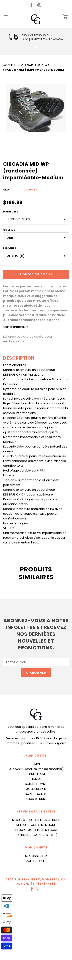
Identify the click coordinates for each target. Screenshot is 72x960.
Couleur (9, 230)
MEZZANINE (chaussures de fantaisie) (36, 769)
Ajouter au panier (36, 274)
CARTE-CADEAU (36, 794)
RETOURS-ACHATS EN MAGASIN (36, 830)
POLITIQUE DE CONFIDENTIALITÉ (36, 835)
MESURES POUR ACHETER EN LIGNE (36, 820)
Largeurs (9, 248)
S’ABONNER (36, 673)
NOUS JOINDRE (36, 799)
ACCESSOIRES (36, 789)
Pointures (10, 211)
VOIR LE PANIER (36, 861)
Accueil (9, 65)
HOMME (36, 779)
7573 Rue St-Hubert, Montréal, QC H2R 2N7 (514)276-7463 (36, 881)
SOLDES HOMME (36, 784)
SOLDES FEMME (36, 774)
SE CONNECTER (36, 856)
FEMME (36, 764)
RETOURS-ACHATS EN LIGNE (36, 825)
